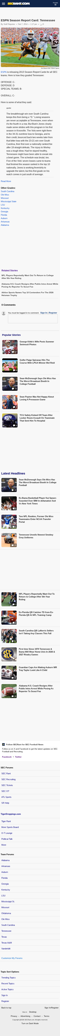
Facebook (7, 757)
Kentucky (5, 208)
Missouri (5, 198)
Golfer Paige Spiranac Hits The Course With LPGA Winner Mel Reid (37, 361)
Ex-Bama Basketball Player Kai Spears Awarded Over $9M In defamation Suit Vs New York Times (37, 501)
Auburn (4, 218)
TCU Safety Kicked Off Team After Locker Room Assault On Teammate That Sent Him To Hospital (37, 418)
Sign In (4, 995)
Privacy (14, 1016)
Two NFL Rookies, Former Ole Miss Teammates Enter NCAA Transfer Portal (36, 519)
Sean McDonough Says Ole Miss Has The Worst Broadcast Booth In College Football (38, 381)
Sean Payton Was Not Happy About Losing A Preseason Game (37, 398)
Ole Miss (5, 194)
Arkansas (5, 221)
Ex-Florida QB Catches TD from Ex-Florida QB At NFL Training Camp (36, 613)
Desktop (32, 1012)
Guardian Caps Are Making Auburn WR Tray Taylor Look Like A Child (38, 668)
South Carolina (7, 191)
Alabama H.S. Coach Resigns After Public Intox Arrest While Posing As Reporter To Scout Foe (36, 688)
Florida (4, 215)
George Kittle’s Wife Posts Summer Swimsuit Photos (37, 343)
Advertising (25, 1016)
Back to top (6, 1008)
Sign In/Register (52, 1008)
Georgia (4, 211)
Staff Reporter (9, 24)
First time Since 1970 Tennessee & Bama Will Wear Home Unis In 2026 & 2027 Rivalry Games (37, 652)
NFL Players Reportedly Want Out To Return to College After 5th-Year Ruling (37, 597)
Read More (6, 181)
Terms (46, 1016)
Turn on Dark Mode (30, 1023)
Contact (37, 1016)
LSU (3, 205)
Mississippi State (8, 201)
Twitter (18, 757)
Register (5, 1001)
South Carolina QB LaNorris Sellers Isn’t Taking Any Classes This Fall (36, 632)
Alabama (5, 225)
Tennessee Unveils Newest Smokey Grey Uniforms (36, 536)
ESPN (4, 72)
